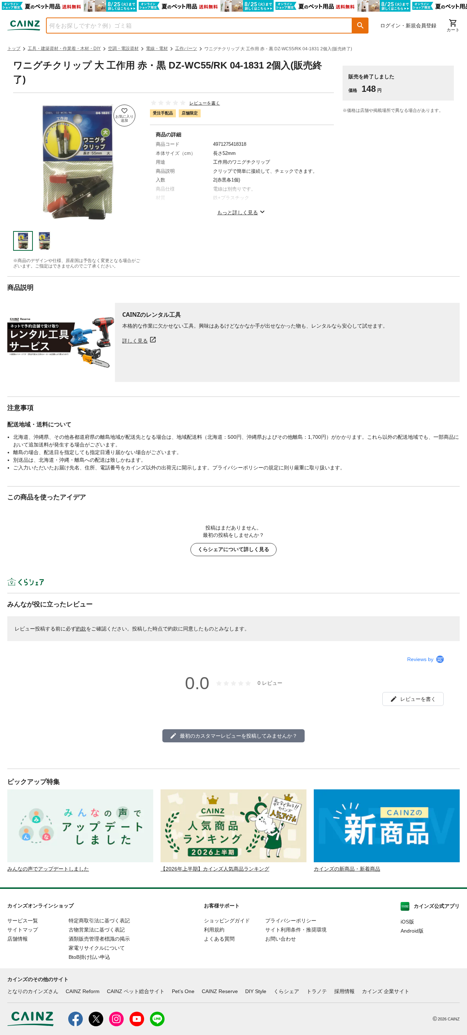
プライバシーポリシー (290, 920)
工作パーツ (186, 48)
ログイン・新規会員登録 (408, 25)
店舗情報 (17, 939)
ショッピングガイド (227, 920)
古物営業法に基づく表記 (97, 930)
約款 (81, 629)
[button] (360, 25)
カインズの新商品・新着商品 (347, 869)
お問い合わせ (280, 939)
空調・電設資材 (123, 48)
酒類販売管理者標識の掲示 (99, 939)
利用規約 (214, 930)
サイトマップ (22, 930)
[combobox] (193, 25)
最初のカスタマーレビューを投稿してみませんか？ (238, 736)
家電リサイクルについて (97, 948)
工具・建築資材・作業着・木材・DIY (64, 48)
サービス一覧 (22, 920)
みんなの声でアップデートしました (48, 869)
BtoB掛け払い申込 (89, 957)
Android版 (412, 931)
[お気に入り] (124, 115)
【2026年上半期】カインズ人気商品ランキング (215, 869)
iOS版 (407, 922)
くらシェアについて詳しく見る (233, 549)
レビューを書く (204, 103)
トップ (13, 48)
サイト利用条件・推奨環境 (296, 930)
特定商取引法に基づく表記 (99, 920)
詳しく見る (135, 340)
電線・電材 (157, 48)
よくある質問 (219, 939)
